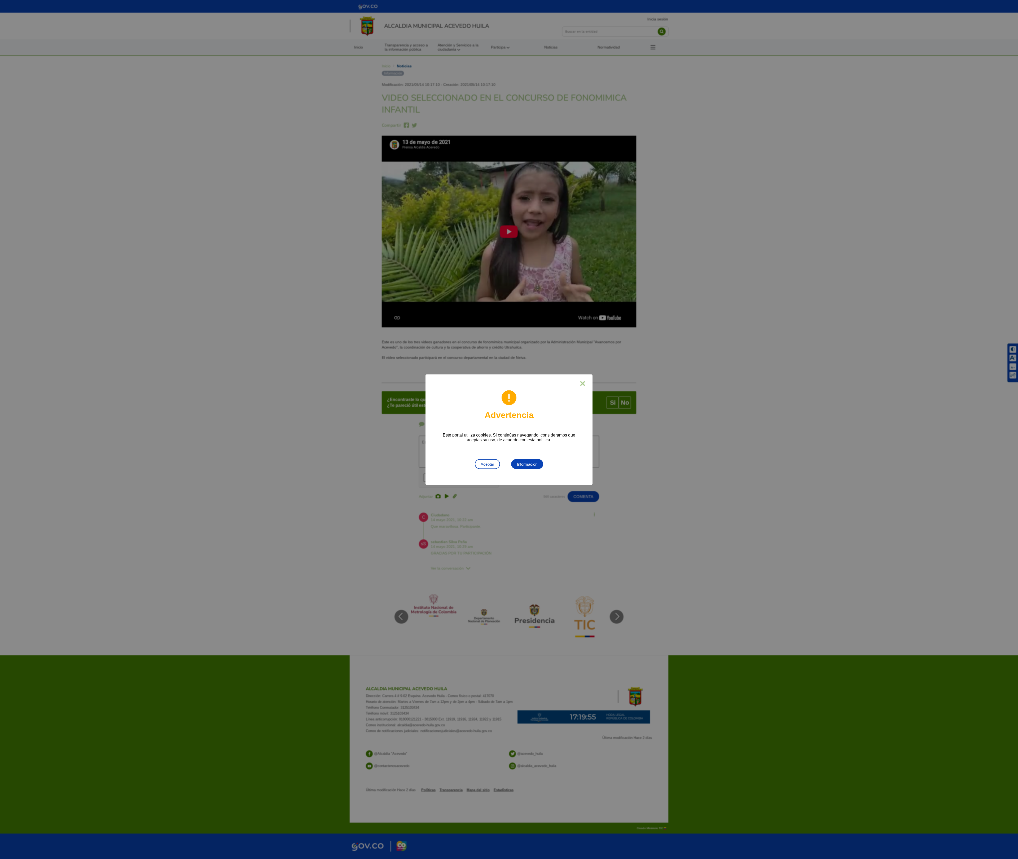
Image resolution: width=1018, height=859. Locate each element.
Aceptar (487, 464)
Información (527, 464)
